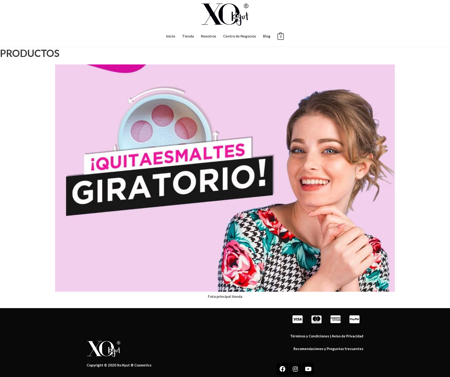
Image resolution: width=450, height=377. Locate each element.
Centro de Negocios (239, 36)
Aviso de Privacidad (347, 336)
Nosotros (208, 36)
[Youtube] (308, 369)
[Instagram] (295, 369)
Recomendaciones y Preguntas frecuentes (328, 349)
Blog (266, 36)
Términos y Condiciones (309, 336)
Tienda (188, 36)
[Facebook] (282, 369)
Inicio (170, 36)
